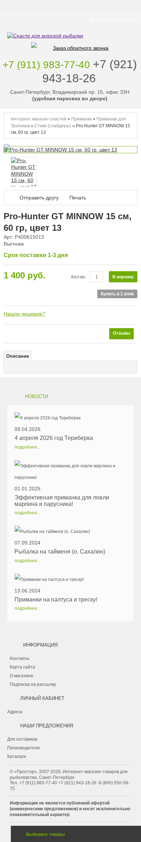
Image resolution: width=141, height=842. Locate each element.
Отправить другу (39, 197)
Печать (77, 197)
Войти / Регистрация (113, 19)
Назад (5, 171)
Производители (23, 747)
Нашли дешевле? (24, 314)
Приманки (81, 119)
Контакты (19, 658)
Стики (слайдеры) (53, 125)
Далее (132, 171)
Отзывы (121, 333)
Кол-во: (78, 276)
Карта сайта (22, 667)
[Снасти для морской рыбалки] (70, 25)
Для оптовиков (22, 739)
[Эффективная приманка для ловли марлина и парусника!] (70, 471)
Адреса (14, 711)
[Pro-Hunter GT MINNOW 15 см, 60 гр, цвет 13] (24, 173)
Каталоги (16, 756)
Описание (17, 356)
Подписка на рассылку (33, 684)
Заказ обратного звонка (80, 48)
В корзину (123, 276)
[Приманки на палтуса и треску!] (55, 579)
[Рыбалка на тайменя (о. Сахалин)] (59, 531)
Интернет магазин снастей (39, 119)
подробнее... (27, 447)
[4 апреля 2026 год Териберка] (53, 418)
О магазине (21, 675)
